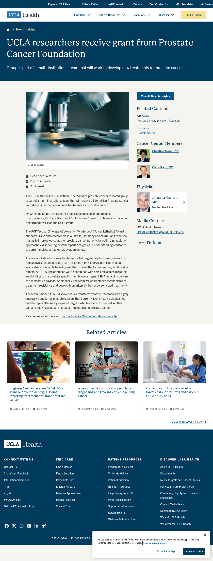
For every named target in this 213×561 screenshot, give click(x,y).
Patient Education (118, 480)
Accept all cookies (194, 551)
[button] (61, 4)
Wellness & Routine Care (122, 519)
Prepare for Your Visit (120, 466)
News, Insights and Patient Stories (180, 480)
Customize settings (166, 551)
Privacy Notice (79, 537)
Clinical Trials (64, 506)
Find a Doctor (194, 14)
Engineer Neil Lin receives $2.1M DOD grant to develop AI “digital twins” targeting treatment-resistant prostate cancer (37, 394)
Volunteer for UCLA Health (175, 523)
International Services (16, 480)
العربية (7, 493)
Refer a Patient (91, 4)
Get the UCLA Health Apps (19, 506)
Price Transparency (119, 499)
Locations (139, 14)
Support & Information (121, 506)
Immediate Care (65, 480)
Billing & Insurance (119, 486)
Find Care (79, 14)
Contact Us (161, 4)
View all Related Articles (187, 422)
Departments (167, 473)
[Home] (8, 29)
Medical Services (65, 499)
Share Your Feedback (16, 473)
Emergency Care (65, 486)
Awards (141, 120)
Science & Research (168, 120)
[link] (162, 155)
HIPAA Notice (59, 537)
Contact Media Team (172, 504)
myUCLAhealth (116, 4)
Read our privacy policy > (155, 542)
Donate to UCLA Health (173, 510)
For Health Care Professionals (177, 486)
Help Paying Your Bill (120, 493)
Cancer (151, 120)
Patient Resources (109, 14)
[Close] (205, 535)
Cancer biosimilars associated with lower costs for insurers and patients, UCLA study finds (172, 392)
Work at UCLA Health (172, 517)
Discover (164, 14)
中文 (6, 486)
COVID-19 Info (116, 512)
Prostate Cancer (146, 133)
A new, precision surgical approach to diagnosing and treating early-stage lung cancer (106, 392)
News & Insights (25, 29)
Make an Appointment (68, 493)
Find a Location (65, 473)
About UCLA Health (171, 466)
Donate (137, 4)
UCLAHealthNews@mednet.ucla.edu (160, 232)
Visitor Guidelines (118, 473)
